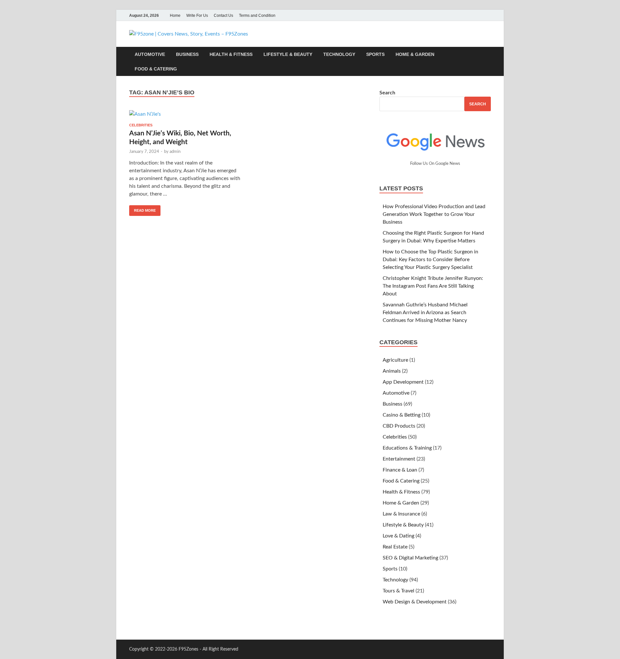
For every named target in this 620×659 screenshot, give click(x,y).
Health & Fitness (231, 54)
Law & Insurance (401, 513)
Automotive (150, 54)
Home (175, 15)
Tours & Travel (398, 590)
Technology (339, 54)
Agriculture (395, 360)
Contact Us (223, 15)
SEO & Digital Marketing (410, 557)
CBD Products (399, 426)
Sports (375, 54)
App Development (403, 382)
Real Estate (395, 546)
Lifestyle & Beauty (288, 54)
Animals (392, 371)
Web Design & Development (415, 601)
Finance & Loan (400, 470)
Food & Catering (156, 68)
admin (175, 152)
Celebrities (140, 125)
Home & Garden (415, 54)
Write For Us (197, 15)
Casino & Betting (401, 415)
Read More (142, 208)
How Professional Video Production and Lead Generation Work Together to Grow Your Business (434, 214)
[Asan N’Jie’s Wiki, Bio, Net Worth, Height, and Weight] (185, 114)
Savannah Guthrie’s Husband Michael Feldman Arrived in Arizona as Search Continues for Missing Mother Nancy (425, 312)
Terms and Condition (257, 15)
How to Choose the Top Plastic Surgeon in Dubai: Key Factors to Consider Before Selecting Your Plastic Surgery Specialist (430, 259)
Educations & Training (407, 448)
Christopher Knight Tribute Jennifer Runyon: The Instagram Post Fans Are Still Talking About (433, 286)
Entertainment (399, 459)
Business (187, 54)
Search (387, 92)
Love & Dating (398, 535)
